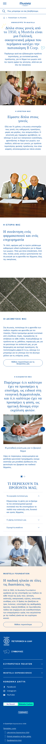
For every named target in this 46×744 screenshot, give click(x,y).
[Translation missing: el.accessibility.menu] (4, 3)
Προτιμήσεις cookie (9, 728)
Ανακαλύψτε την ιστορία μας (23, 266)
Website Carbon (26, 704)
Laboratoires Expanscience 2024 (18, 732)
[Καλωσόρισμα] (4, 18)
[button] (23, 496)
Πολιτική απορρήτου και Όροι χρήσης (19, 736)
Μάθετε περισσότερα (23, 624)
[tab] (21, 476)
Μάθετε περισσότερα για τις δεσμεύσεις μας (23, 363)
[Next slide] (42, 429)
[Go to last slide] (3, 429)
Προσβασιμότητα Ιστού (14, 740)
